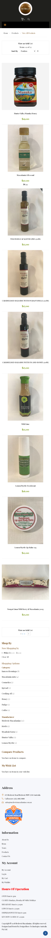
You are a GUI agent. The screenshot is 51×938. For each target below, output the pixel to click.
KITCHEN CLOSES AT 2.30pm (13, 917)
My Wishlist (6, 882)
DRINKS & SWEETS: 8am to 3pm (14, 913)
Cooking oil (8, 693)
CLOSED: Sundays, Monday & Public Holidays (19, 900)
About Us (5, 840)
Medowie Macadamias (13, 720)
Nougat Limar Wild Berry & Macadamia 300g (25, 609)
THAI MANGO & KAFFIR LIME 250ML (25, 239)
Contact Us (6, 856)
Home (6, 33)
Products (15, 33)
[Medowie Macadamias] (25, 8)
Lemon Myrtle (9, 743)
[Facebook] (45, 933)
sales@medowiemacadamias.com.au (18, 802)
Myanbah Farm (9, 732)
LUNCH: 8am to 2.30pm (10, 909)
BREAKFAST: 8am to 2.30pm (12, 904)
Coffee (6, 710)
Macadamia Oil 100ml (25, 175)
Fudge (6, 704)
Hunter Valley (9, 737)
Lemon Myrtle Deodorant (25, 486)
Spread (6, 688)
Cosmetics (7, 682)
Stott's (6, 726)
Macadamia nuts (10, 677)
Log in (4, 874)
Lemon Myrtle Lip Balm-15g (25, 547)
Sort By (15, 51)
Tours (4, 848)
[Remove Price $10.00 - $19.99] (2, 652)
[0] (22, 19)
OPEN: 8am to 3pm (9, 896)
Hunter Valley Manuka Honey (25, 113)
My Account (6, 870)
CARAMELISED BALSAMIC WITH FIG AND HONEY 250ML (25, 362)
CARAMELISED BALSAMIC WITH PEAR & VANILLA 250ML (25, 301)
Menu (4, 844)
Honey (6, 699)
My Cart (5, 878)
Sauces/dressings (10, 671)
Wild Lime (25, 424)
